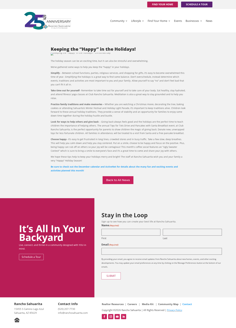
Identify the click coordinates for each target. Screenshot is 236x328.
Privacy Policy (174, 310)
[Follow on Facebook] (104, 316)
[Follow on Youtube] (117, 316)
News (209, 21)
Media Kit (148, 304)
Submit (111, 276)
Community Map (168, 304)
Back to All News (118, 180)
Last (165, 238)
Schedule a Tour (197, 4)
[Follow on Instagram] (110, 316)
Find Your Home (162, 4)
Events (178, 21)
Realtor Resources (113, 304)
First (103, 238)
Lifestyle (136, 21)
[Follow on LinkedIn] (123, 316)
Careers (132, 304)
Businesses (192, 21)
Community (117, 21)
